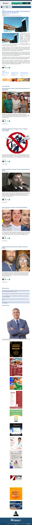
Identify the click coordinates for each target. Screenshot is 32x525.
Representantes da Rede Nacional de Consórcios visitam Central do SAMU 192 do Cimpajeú (16, 302)
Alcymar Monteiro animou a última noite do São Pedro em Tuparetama (16, 89)
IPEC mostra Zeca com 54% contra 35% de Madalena (14, 207)
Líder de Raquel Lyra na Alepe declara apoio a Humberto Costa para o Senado (16, 293)
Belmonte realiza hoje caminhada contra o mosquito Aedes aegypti (14, 129)
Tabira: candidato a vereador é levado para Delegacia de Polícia (16, 170)
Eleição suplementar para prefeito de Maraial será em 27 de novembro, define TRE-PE (24, 73)
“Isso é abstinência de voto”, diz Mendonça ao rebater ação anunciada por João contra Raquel (15, 296)
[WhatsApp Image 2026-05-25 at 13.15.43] (16, 367)
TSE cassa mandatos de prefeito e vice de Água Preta (5, 73)
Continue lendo (4, 123)
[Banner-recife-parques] (16, 383)
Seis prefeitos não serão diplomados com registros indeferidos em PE (15, 73)
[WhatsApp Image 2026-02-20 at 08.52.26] (16, 349)
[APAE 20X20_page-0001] (16, 415)
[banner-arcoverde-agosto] (16, 79)
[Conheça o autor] (16, 322)
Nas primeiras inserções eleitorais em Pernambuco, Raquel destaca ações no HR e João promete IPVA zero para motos (16, 291)
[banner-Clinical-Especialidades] (16, 399)
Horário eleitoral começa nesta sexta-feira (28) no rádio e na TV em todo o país (15, 299)
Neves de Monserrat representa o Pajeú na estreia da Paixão (15, 247)
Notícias (3, 9)
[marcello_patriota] (16, 513)
